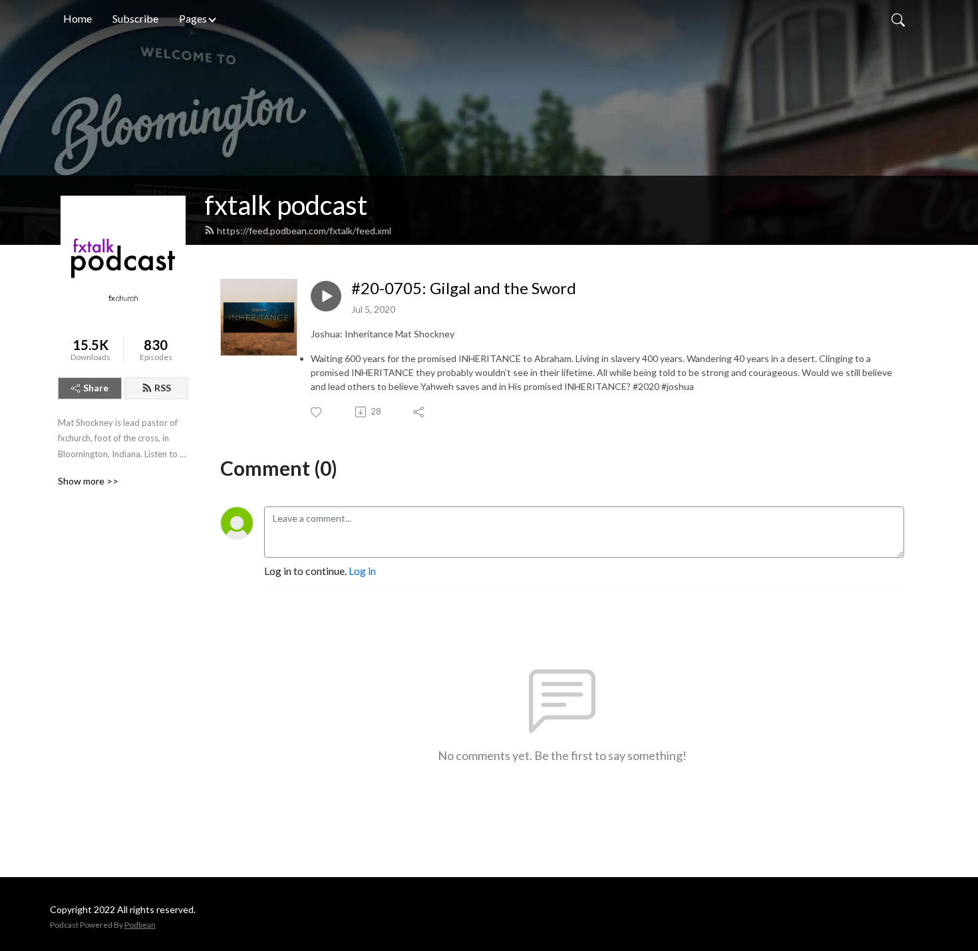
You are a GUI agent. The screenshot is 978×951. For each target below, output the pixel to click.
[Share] (419, 412)
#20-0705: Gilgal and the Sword (463, 288)
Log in (362, 570)
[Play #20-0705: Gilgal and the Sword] (326, 296)
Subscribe (135, 18)
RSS (162, 387)
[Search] (898, 18)
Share (95, 387)
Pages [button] (193, 18)
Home (77, 18)
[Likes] (317, 412)
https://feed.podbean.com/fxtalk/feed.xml (304, 230)
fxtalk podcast (285, 205)
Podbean (140, 925)
